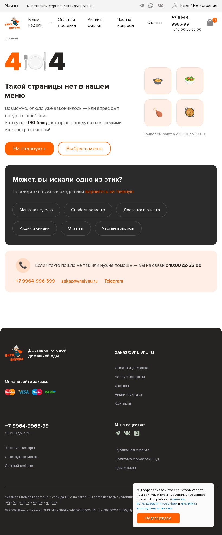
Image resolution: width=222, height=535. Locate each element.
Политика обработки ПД (137, 459)
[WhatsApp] (150, 6)
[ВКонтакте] (160, 6)
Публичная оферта (132, 450)
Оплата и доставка (131, 368)
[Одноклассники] (136, 434)
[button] (185, 6)
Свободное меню (88, 210)
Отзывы (154, 22)
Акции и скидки (35, 228)
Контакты (123, 403)
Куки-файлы (125, 468)
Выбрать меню (84, 148)
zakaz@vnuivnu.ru (78, 6)
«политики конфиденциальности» (167, 506)
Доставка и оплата (141, 210)
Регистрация (205, 6)
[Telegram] (141, 6)
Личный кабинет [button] (20, 465)
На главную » (29, 148)
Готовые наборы (20, 448)
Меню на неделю (36, 210)
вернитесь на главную (109, 191)
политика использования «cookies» (161, 501)
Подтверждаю (158, 518)
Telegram (113, 281)
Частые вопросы (118, 228)
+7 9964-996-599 (35, 281)
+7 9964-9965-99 (27, 426)
